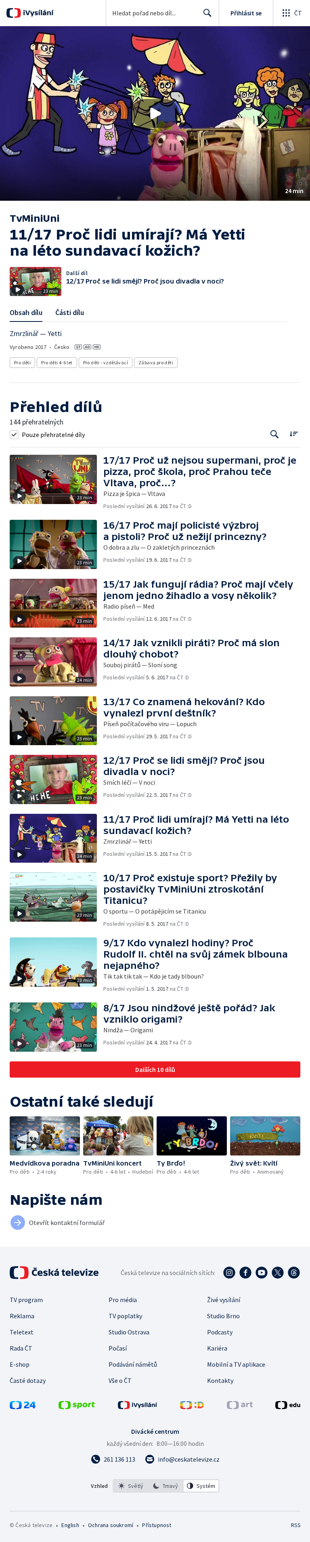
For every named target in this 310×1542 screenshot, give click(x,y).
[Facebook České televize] (245, 1272)
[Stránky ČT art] (240, 1407)
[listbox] (166, 1486)
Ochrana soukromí (110, 1525)
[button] (155, 113)
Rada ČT (21, 1348)
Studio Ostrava (129, 1332)
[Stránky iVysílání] (137, 1407)
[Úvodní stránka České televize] (55, 1272)
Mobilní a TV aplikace (236, 1364)
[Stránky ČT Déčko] (192, 1407)
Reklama (22, 1316)
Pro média (123, 1300)
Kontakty (220, 1380)
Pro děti (22, 362)
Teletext (22, 1332)
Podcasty (219, 1332)
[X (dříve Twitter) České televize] (277, 1272)
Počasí (118, 1348)
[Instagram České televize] (229, 1272)
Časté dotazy (28, 1380)
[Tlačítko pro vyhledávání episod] (274, 434)
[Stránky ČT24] (23, 1407)
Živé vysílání (223, 1300)
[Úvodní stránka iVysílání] (37, 13)
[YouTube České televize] (261, 1272)
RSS (295, 1525)
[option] (131, 1486)
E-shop (19, 1364)
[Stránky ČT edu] (287, 1407)
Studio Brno (223, 1316)
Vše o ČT (120, 1380)
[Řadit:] (293, 433)
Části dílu (69, 312)
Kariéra (217, 1348)
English (70, 1525)
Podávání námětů (133, 1364)
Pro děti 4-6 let (56, 362)
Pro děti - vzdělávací (105, 362)
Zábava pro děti (155, 362)
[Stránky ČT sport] (77, 1407)
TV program (26, 1300)
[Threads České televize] (293, 1272)
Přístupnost (156, 1525)
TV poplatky (125, 1316)
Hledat (207, 13)
